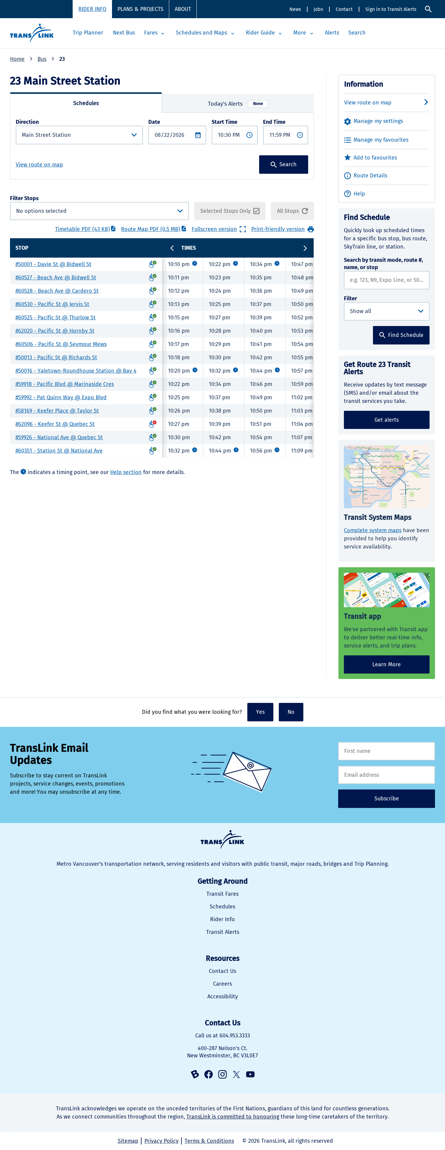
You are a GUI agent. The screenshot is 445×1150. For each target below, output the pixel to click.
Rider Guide (260, 32)
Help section (126, 472)
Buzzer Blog (194, 1074)
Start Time (224, 122)
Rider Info (92, 9)
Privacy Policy (161, 1141)
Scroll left (172, 248)
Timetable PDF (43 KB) (82, 229)
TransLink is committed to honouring (232, 1116)
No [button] (291, 712)
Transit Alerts (222, 932)
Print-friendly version (278, 229)
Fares (150, 32)
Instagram (222, 1074)
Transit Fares (222, 894)
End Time (274, 122)
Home (17, 59)
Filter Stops (73, 207)
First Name (386, 751)
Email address (386, 775)
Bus (42, 59)
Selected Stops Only (225, 211)
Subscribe (386, 798)
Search (428, 9)
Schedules (222, 906)
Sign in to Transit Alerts (390, 9)
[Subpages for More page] (311, 33)
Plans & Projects (140, 9)
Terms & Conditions (209, 1141)
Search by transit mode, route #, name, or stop (383, 264)
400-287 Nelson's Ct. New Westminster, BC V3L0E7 (222, 1052)
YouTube (250, 1074)
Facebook (208, 1074)
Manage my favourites (381, 140)
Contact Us (222, 971)
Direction (27, 122)
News (295, 9)
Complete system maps (372, 530)
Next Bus (124, 32)
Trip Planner (88, 32)
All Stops (288, 211)
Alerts (332, 32)
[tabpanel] (162, 146)
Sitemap (128, 1141)
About (183, 9)
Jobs (318, 9)
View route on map (39, 164)
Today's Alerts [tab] (235, 104)
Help (359, 193)
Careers (222, 983)
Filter (350, 298)
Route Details (370, 175)
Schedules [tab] (86, 103)
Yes (260, 712)
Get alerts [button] (386, 420)
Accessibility (222, 996)
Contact (344, 9)
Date (154, 122)
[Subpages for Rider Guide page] (280, 33)
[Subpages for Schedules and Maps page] (232, 33)
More (299, 32)
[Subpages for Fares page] (162, 33)
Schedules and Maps (201, 32)
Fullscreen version (214, 229)
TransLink (222, 839)
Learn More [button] (386, 664)
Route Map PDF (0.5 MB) (150, 229)
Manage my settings (378, 121)
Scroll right (305, 248)
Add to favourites (375, 157)
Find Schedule (406, 335)
